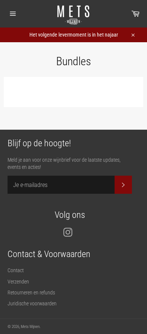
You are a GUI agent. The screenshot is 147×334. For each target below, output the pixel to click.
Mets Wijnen (30, 326)
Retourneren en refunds (31, 293)
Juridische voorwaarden (32, 303)
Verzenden (18, 282)
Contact (16, 270)
